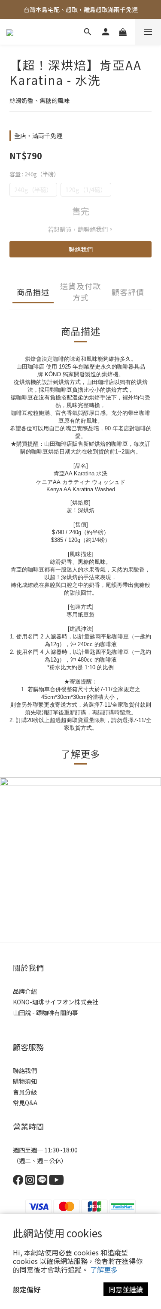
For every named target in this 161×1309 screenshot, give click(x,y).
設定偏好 (26, 1289)
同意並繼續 (126, 1289)
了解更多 (104, 1269)
